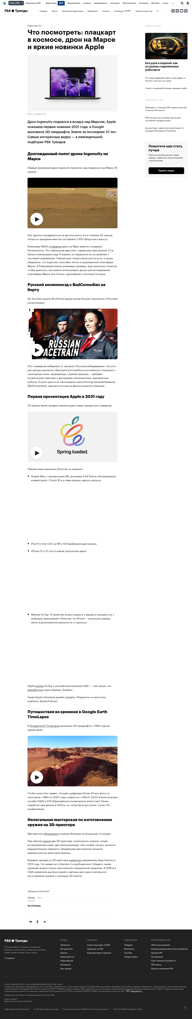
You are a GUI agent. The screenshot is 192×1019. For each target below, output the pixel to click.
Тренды (21, 11)
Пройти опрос (166, 171)
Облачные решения (160, 945)
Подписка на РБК (95, 948)
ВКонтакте (129, 948)
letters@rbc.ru (136, 990)
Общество (65, 945)
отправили (55, 246)
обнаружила (51, 833)
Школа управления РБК (162, 968)
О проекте (9, 957)
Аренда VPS (156, 952)
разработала (35, 689)
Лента (54, 10)
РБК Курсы (156, 964)
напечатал (75, 860)
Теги (39, 897)
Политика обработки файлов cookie (127, 1009)
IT (158, 10)
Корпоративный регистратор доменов (169, 948)
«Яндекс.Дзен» (131, 956)
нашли (47, 841)
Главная (43, 10)
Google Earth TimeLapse (44, 725)
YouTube (128, 952)
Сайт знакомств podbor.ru (163, 960)
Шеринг (64, 952)
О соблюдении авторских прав (45, 1009)
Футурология (66, 948)
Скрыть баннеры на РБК (98, 945)
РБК (7, 11)
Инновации (65, 964)
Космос (106, 10)
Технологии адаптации (72, 10)
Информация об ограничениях (16, 1009)
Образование (66, 960)
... (172, 2)
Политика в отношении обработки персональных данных (86, 1009)
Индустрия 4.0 (34, 25)
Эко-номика (65, 968)
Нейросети (93, 10)
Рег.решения (157, 956)
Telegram (128, 945)
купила (39, 685)
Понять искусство (144, 10)
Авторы (31, 897)
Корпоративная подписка (99, 952)
